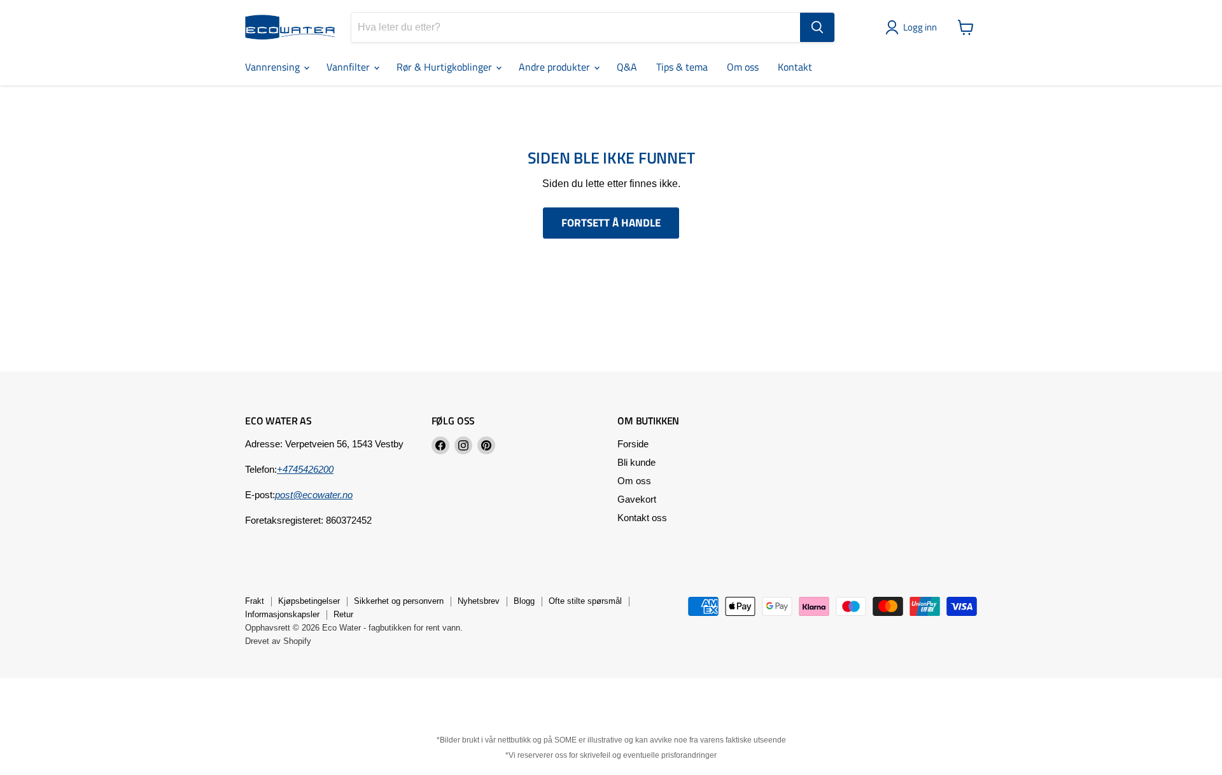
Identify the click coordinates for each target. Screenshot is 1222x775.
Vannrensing (273, 66)
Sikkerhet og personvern (399, 601)
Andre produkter (556, 66)
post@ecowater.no (314, 494)
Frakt (254, 601)
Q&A (627, 66)
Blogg (524, 601)
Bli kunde (636, 462)
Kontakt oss (642, 517)
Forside (633, 443)
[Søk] (817, 27)
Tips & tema (682, 66)
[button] (913, 27)
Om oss (743, 66)
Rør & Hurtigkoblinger (446, 66)
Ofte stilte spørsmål (585, 601)
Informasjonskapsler (282, 614)
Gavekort (636, 499)
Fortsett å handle (611, 222)
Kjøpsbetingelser (309, 601)
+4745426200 (305, 469)
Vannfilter (349, 66)
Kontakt (795, 66)
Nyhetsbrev (479, 601)
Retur (343, 614)
